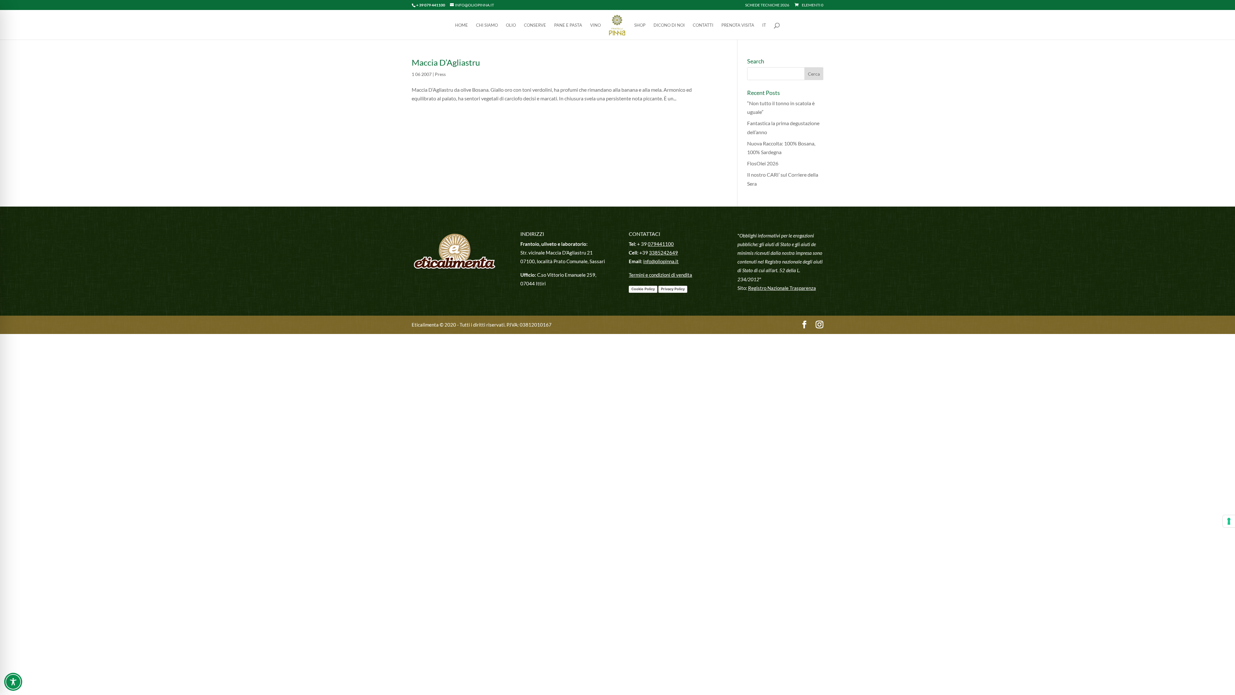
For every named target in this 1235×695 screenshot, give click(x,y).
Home (461, 25)
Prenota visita (737, 25)
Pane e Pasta (568, 25)
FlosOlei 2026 (762, 163)
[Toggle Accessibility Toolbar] (13, 681)
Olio (511, 25)
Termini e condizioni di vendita (660, 275)
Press (440, 74)
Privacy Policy (673, 289)
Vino (595, 25)
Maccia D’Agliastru (446, 62)
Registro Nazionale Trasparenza (782, 288)
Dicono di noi (669, 25)
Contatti (703, 25)
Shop (639, 25)
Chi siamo (487, 25)
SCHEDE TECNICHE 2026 (767, 5)
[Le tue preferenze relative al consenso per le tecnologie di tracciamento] (1229, 521)
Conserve (535, 25)
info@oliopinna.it (661, 261)
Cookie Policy (643, 289)
